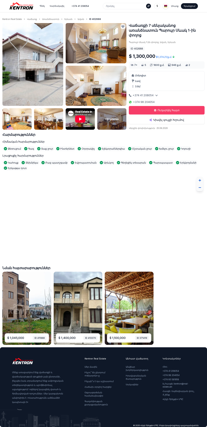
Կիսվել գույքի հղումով (168, 119)
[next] (47, 308)
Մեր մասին (91, 367)
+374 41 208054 (80, 6)
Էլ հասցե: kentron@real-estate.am (175, 385)
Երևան (68, 19)
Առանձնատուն (50, 19)
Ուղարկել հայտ (169, 110)
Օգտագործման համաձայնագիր (94, 394)
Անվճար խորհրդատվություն (137, 368)
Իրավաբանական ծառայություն (136, 377)
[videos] (80, 119)
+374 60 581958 (171, 379)
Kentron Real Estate (12, 19)
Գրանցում (189, 6)
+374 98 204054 (144, 102)
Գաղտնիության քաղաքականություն (96, 403)
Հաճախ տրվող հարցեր (98, 387)
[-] (199, 187)
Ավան (81, 19)
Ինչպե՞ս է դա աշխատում (99, 381)
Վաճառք (32, 19)
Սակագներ (132, 384)
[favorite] (123, 26)
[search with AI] (148, 6)
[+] (199, 180)
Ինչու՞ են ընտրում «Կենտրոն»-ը (95, 374)
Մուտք (175, 6)
